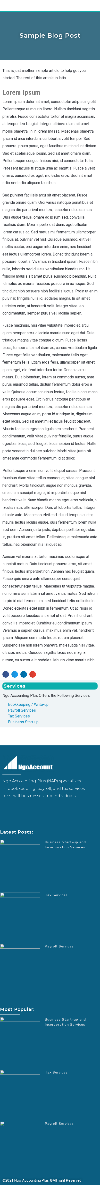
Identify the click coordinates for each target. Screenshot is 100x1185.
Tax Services (56, 895)
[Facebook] (6, 810)
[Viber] (20, 810)
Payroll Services (59, 946)
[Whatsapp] (28, 810)
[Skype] (13, 810)
